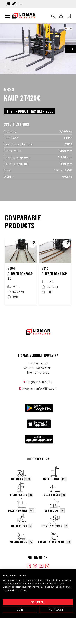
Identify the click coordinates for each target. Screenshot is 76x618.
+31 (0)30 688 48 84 (39, 382)
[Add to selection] (32, 244)
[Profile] (61, 16)
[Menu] (7, 16)
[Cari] (53, 16)
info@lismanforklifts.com (39, 388)
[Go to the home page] (23, 16)
